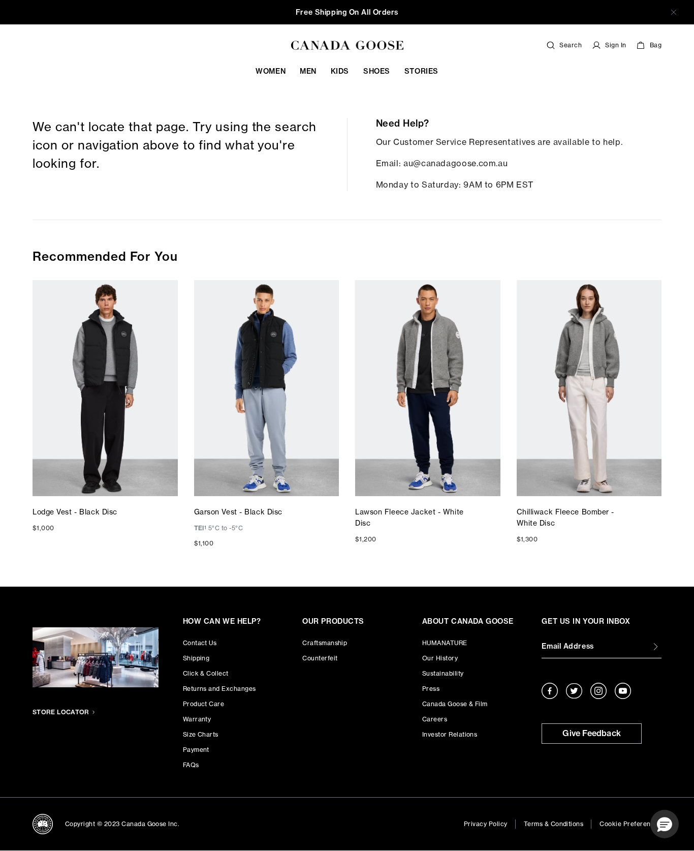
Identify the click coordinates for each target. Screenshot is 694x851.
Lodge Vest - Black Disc (75, 511)
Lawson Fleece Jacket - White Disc (409, 517)
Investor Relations (450, 734)
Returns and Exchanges (219, 688)
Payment (196, 749)
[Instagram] (598, 691)
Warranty (197, 719)
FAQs (191, 765)
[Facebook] (550, 691)
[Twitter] (574, 691)
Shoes (376, 71)
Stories (421, 71)
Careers (434, 719)
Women (271, 71)
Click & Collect (206, 673)
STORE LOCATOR (61, 712)
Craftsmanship (324, 643)
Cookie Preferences (630, 824)
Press (430, 688)
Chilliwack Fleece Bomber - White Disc (566, 517)
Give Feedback (591, 733)
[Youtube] (623, 691)
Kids (340, 71)
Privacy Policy (486, 824)
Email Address (567, 646)
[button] (664, 824)
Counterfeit (319, 658)
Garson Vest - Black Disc (238, 511)
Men (308, 71)
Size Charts (200, 734)
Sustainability (443, 673)
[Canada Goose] (347, 45)
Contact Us (200, 643)
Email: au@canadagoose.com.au (442, 163)
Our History (440, 658)
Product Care (204, 704)
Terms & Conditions (554, 824)
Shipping (196, 658)
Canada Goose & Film (455, 704)
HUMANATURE (444, 643)
